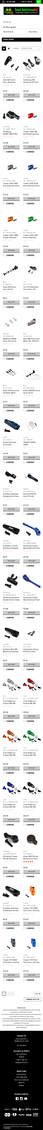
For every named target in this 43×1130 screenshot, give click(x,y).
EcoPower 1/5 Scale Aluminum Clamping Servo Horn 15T (10, 548)
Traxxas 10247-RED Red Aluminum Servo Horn (31, 134)
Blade (5, 385)
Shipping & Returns (21, 1062)
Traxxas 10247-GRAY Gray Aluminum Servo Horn (11, 185)
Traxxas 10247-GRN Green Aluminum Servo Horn (30, 237)
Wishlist (21, 1057)
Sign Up (29, 2)
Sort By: (16, 48)
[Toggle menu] (3, 3)
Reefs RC (26, 489)
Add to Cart (11, 95)
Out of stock (31, 354)
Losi (24, 282)
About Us (21, 1083)
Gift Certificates (21, 1054)
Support (21, 1085)
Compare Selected (32, 999)
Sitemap (24, 1124)
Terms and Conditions (21, 1080)
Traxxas (25, 127)
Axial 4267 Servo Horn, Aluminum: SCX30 (9, 82)
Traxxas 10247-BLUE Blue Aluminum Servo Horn (31, 185)
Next (37, 994)
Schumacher (27, 644)
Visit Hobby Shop (21, 1077)
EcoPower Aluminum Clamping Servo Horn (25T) (11, 910)
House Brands (21, 1074)
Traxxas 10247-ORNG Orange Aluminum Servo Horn (10, 237)
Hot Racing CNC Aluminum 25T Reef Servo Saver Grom (30, 82)
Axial (4, 75)
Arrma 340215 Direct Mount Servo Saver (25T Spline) (30, 858)
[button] (21, 32)
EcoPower (6, 489)
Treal (4, 696)
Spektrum (6, 334)
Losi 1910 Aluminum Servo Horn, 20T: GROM (30, 289)
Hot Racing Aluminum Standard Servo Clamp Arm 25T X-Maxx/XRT (11, 600)
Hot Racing (26, 75)
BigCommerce (14, 1126)
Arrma (5, 282)
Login (23, 2)
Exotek (5, 437)
